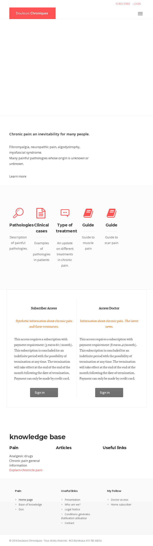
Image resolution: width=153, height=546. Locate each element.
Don (21, 509)
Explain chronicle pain (25, 470)
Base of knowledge (30, 504)
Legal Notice (72, 509)
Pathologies (21, 225)
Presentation (72, 499)
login (137, 3)
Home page (26, 499)
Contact (69, 523)
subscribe (123, 3)
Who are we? (72, 504)
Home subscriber (121, 504)
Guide (88, 225)
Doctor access (119, 499)
